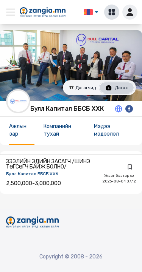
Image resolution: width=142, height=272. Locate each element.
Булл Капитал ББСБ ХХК (32, 173)
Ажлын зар (18, 130)
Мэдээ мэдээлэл (106, 130)
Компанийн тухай (57, 130)
